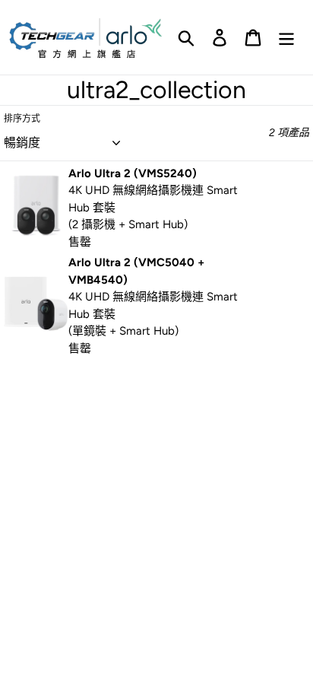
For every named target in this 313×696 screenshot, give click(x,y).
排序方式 (22, 118)
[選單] (286, 38)
